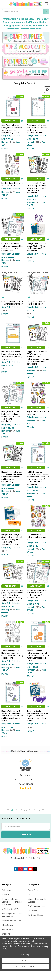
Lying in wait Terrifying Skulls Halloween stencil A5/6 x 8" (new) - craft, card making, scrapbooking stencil (11, 539)
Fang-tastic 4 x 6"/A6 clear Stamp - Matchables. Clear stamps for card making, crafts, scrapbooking (38, 188)
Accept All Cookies (25, 966)
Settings (25, 954)
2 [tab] (12, 810)
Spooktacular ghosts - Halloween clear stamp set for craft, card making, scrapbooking (12, 654)
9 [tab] (43, 810)
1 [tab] (8, 810)
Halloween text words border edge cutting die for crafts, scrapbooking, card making (11, 355)
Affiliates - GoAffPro (11, 909)
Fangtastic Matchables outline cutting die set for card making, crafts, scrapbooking (12, 247)
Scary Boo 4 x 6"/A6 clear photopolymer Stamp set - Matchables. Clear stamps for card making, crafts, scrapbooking (12, 595)
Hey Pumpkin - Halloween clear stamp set (38, 413)
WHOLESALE (7, 929)
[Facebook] (25, 869)
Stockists (6, 934)
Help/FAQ (6, 895)
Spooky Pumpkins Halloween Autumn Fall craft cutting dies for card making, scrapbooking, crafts (38, 655)
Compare (22, 121)
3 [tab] (17, 810)
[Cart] (47, 4)
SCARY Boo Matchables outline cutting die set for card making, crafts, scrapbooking (37, 594)
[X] (35, 869)
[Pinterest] (20, 869)
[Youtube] (30, 869)
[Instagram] (16, 869)
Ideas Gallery (7, 925)
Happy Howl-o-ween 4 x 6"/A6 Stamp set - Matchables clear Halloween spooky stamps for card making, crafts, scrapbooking (38, 358)
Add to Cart (10, 121)
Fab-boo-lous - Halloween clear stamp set (12, 184)
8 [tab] (39, 810)
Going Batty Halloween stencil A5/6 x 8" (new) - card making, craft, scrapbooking (37, 247)
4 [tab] (21, 810)
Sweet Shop (33, 890)
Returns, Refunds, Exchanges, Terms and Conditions (12, 902)
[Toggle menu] (3, 4)
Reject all (25, 960)
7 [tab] (34, 810)
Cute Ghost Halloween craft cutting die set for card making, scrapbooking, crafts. (37, 129)
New (30, 895)
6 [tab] (30, 810)
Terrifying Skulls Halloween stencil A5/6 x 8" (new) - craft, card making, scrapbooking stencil (37, 716)
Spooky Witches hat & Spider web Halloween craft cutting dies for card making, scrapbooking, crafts (12, 716)
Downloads (32, 911)
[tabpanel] (25, 781)
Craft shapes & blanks (37, 906)
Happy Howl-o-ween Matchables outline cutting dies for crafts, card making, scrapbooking (10, 416)
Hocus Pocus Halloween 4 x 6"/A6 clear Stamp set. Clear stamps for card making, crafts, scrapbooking (12, 477)
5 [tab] (25, 810)
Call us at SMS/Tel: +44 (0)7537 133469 (25, 862)
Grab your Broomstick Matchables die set (36, 302)
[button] (25, 38)
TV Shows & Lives (35, 915)
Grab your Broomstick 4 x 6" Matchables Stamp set (12, 302)
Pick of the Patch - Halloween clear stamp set (37, 537)
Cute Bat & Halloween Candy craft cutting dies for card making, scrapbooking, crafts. (11, 129)
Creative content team (11, 921)
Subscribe (6, 890)
